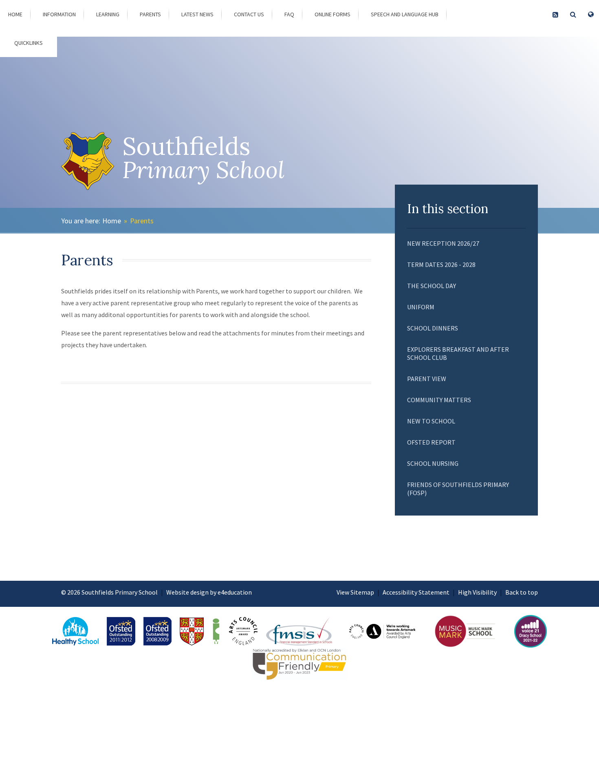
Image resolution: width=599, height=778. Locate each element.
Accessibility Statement (416, 592)
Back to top (521, 592)
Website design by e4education (209, 592)
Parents (142, 220)
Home (111, 220)
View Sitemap (355, 592)
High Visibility (477, 592)
